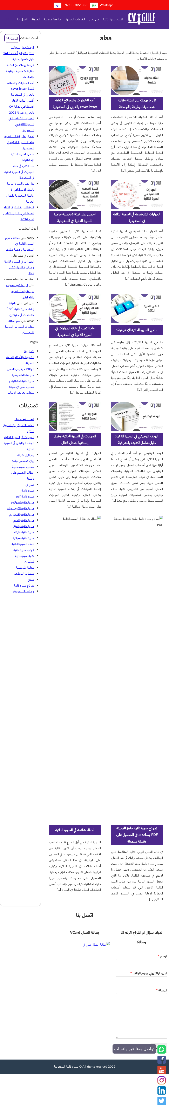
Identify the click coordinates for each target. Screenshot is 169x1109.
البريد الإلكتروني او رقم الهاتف (148, 973)
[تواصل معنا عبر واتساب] (161, 1052)
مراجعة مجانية (52, 19)
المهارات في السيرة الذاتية (19, 437)
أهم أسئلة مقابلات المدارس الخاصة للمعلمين (19, 327)
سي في (30, 484)
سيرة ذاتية (27, 490)
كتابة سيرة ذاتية (24, 556)
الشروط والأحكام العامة (20, 357)
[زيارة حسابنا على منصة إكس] (161, 1104)
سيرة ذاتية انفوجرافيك (20, 508)
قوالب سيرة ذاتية (23, 550)
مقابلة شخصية (25, 567)
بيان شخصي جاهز (23, 461)
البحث (13, 19)
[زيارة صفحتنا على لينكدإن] (161, 1093)
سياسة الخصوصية (23, 375)
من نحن (94, 19)
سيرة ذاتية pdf (25, 496)
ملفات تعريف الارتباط (21, 392)
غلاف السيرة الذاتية (23, 544)
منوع (31, 579)
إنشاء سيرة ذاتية (113, 19)
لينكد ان (29, 561)
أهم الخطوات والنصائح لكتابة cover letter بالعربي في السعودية (75, 103)
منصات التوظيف (24, 573)
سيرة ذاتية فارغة (24, 532)
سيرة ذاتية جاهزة (24, 526)
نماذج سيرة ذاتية (24, 585)
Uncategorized (24, 419)
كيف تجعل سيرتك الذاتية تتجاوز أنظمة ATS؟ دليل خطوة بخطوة (19, 53)
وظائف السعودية (23, 591)
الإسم (162, 956)
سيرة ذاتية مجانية (23, 538)
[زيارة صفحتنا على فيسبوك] (161, 1063)
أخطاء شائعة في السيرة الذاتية (74, 830)
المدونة (36, 19)
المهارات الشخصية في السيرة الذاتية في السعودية (137, 217)
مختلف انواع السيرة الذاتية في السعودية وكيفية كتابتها (19, 243)
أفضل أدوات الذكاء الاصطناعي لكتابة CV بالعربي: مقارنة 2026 (21, 106)
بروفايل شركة (25, 455)
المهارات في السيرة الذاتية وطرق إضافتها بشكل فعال (75, 439)
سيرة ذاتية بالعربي (23, 520)
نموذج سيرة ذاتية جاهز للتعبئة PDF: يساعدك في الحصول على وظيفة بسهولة (137, 834)
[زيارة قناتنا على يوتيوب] (161, 1073)
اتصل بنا (22, 19)
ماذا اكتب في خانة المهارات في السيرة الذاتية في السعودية (75, 331)
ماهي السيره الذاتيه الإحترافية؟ (136, 330)
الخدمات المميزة (75, 19)
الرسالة (161, 990)
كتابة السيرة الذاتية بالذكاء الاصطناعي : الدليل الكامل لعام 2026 (18, 213)
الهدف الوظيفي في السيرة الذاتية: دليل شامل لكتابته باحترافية (136, 439)
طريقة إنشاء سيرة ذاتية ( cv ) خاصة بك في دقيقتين (20, 309)
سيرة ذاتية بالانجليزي (21, 514)
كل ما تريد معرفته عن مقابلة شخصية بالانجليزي (20, 291)
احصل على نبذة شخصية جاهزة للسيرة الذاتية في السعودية (75, 217)
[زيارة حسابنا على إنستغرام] (161, 1083)
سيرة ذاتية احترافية (22, 502)
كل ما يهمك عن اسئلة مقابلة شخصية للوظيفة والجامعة (137, 103)
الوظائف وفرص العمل (20, 369)
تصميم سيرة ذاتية (23, 466)
